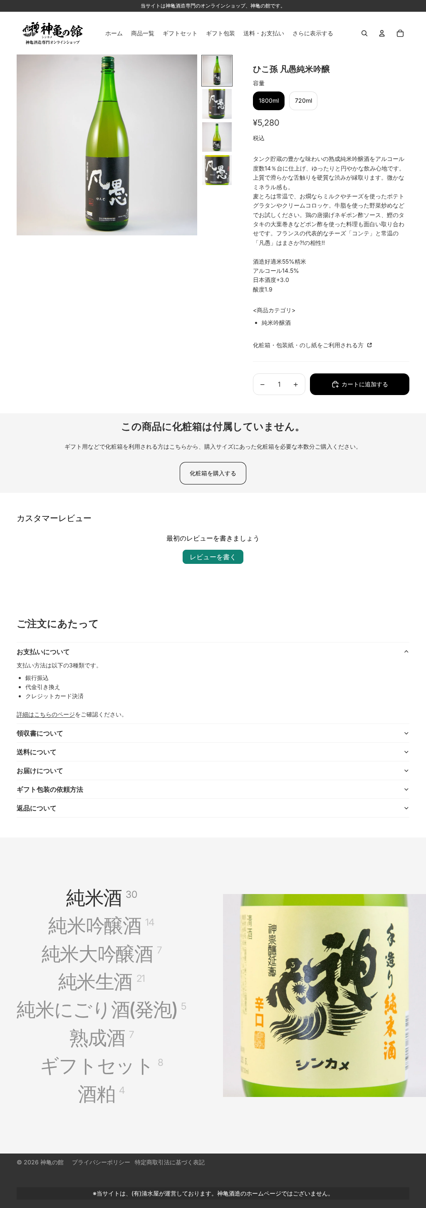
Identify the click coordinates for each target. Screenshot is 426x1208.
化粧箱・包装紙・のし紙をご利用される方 (309, 344)
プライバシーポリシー (101, 1162)
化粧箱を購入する (213, 473)
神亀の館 (52, 1162)
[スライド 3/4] (217, 137)
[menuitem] (312, 33)
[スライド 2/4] (217, 104)
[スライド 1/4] (217, 71)
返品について (37, 808)
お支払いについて (43, 651)
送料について (37, 752)
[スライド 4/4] (217, 170)
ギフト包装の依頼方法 (50, 789)
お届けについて (40, 770)
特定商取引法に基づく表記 (170, 1162)
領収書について (40, 733)
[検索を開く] (364, 33)
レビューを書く (213, 557)
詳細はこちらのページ (46, 714)
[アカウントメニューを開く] (382, 33)
